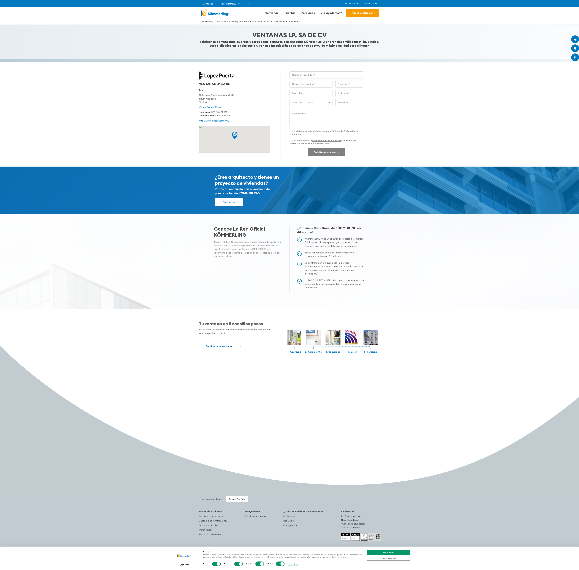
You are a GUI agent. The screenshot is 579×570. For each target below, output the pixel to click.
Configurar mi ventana (219, 346)
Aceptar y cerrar (388, 552)
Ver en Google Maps (210, 107)
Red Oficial (288, 520)
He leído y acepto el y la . (324, 133)
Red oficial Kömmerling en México (233, 21)
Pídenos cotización (362, 12)
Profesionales (352, 3)
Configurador (290, 525)
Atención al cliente (211, 511)
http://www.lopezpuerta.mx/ (214, 120)
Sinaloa (256, 21)
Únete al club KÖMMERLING (213, 520)
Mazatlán (267, 21)
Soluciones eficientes (255, 516)
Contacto (208, 3)
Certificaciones (207, 529)
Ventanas (271, 13)
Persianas (308, 13)
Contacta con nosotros (211, 516)
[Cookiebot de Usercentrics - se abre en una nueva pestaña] (185, 565)
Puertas (290, 13)
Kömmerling (207, 21)
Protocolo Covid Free (210, 534)
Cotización (289, 516)
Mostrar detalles (293, 565)
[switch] (238, 564)
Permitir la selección (389, 558)
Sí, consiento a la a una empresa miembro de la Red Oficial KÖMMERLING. (323, 142)
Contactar (229, 202)
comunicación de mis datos (326, 140)
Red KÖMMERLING (230, 3)
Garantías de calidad (209, 525)
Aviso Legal (321, 131)
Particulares (371, 3)
